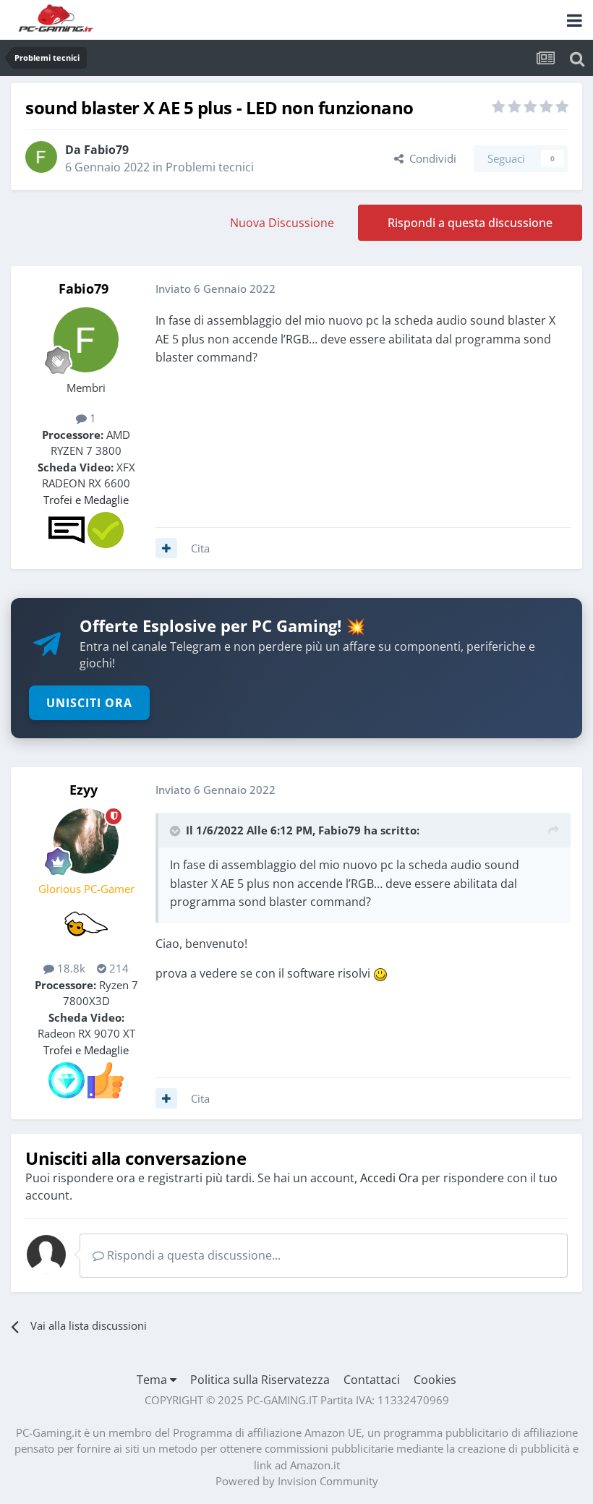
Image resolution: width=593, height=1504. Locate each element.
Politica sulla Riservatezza (260, 1380)
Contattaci (372, 1380)
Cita (200, 548)
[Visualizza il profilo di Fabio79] (41, 157)
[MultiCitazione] (166, 548)
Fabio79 (106, 150)
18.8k (69, 968)
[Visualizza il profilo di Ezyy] (86, 840)
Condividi (430, 158)
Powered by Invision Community (297, 1481)
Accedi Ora (389, 1178)
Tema (153, 1380)
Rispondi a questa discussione (470, 223)
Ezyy (83, 789)
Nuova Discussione (282, 223)
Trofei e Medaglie (86, 499)
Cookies (435, 1380)
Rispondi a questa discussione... (192, 1255)
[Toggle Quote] (176, 831)
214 (117, 968)
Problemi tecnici (210, 167)
